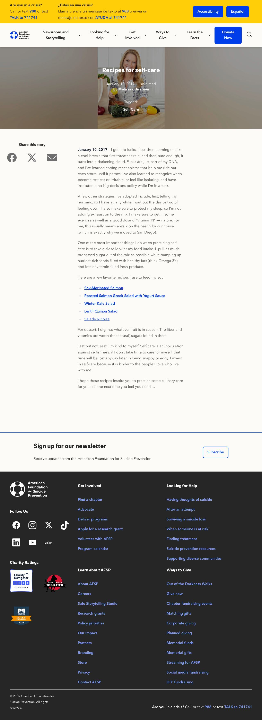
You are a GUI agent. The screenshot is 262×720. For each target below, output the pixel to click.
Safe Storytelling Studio (97, 604)
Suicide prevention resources (191, 549)
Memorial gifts (179, 653)
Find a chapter (90, 500)
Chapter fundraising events (189, 604)
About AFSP (88, 584)
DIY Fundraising (180, 682)
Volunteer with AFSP (95, 539)
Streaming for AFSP (183, 663)
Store (82, 663)
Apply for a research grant (100, 529)
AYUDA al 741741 (111, 18)
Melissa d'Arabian (133, 89)
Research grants (91, 613)
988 (32, 11)
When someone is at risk (187, 529)
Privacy (84, 672)
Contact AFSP (89, 682)
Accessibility (208, 12)
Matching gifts (179, 613)
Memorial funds (180, 643)
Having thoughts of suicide (189, 500)
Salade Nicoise (97, 319)
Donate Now (228, 35)
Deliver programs (93, 519)
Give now (175, 594)
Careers (84, 594)
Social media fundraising (188, 672)
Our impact (87, 633)
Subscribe (215, 452)
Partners (85, 643)
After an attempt (181, 509)
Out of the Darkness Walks (189, 584)
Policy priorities (91, 623)
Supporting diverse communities (194, 559)
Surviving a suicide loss (186, 519)
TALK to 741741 (24, 18)
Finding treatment (182, 539)
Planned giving (179, 633)
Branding (85, 653)
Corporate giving (181, 623)
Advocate (86, 509)
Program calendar (93, 549)
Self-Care (131, 110)
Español (237, 12)
